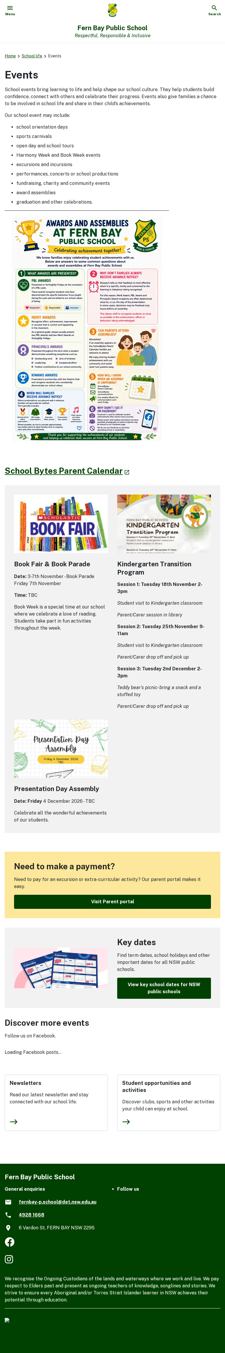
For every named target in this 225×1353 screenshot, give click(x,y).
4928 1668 (31, 1215)
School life (32, 56)
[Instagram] (9, 1260)
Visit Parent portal (112, 901)
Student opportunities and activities (156, 1086)
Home (10, 56)
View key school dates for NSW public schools (164, 988)
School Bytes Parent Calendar (67, 471)
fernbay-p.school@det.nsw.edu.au (57, 1202)
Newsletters (25, 1083)
